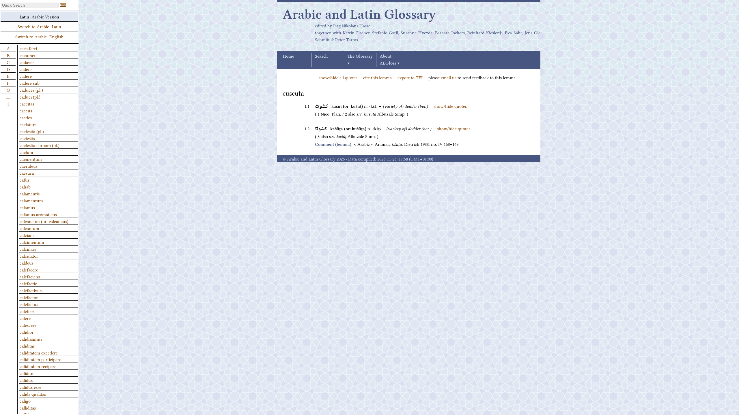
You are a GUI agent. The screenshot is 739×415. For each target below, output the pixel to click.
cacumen (28, 55)
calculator (29, 255)
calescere (28, 325)
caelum (26, 152)
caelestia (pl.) (32, 131)
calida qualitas (33, 394)
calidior (26, 332)
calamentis (30, 193)
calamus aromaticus (38, 214)
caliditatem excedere (39, 352)
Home (288, 56)
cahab (25, 186)
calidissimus (31, 338)
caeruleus (29, 166)
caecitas (27, 103)
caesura (27, 172)
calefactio (28, 283)
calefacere (29, 269)
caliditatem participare (40, 359)
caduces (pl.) (31, 89)
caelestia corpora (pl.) (39, 145)
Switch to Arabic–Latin (39, 26)
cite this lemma (377, 77)
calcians (27, 235)
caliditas (27, 345)
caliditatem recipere (38, 366)
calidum (27, 373)
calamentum (31, 200)
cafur (24, 179)
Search (321, 56)
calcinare (28, 249)
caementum (31, 159)
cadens (26, 69)
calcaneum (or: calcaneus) (44, 221)
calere (25, 318)
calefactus (29, 304)
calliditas (28, 407)
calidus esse (30, 387)
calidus (26, 380)
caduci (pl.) (30, 96)
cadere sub (30, 83)
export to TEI (410, 77)
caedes (26, 117)
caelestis (27, 138)
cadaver (27, 62)
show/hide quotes (450, 106)
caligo (25, 400)
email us (448, 77)
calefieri (27, 311)
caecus (26, 110)
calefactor (29, 297)
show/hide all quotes (338, 77)
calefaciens (30, 276)
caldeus (26, 262)
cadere (26, 76)
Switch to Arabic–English (39, 36)
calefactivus (31, 290)
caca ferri (28, 48)
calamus (27, 207)
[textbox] (30, 5)
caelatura (28, 124)
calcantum (29, 228)
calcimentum (32, 242)
